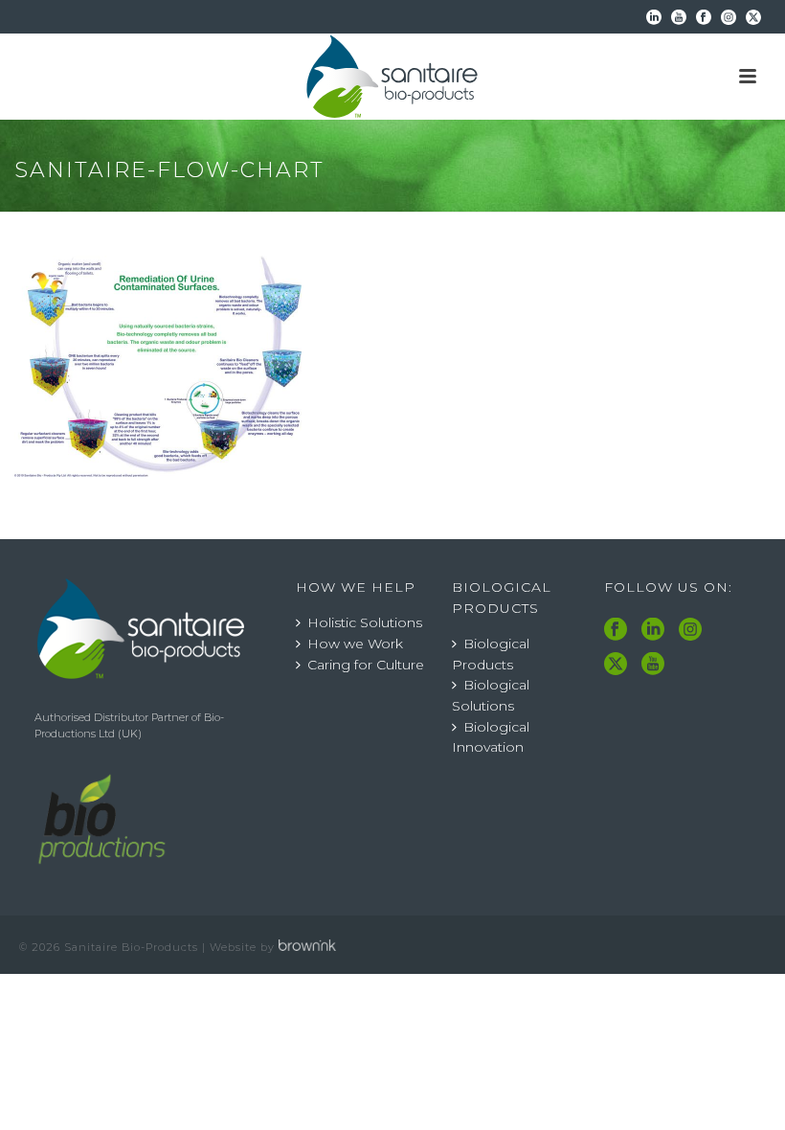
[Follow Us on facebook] (615, 630)
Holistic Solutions (364, 622)
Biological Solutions (490, 695)
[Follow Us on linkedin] (652, 630)
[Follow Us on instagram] (690, 630)
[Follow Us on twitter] (615, 664)
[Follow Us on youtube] (652, 664)
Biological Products (490, 654)
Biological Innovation (490, 737)
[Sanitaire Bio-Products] (392, 77)
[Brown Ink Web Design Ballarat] (307, 947)
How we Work (355, 643)
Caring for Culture (365, 664)
